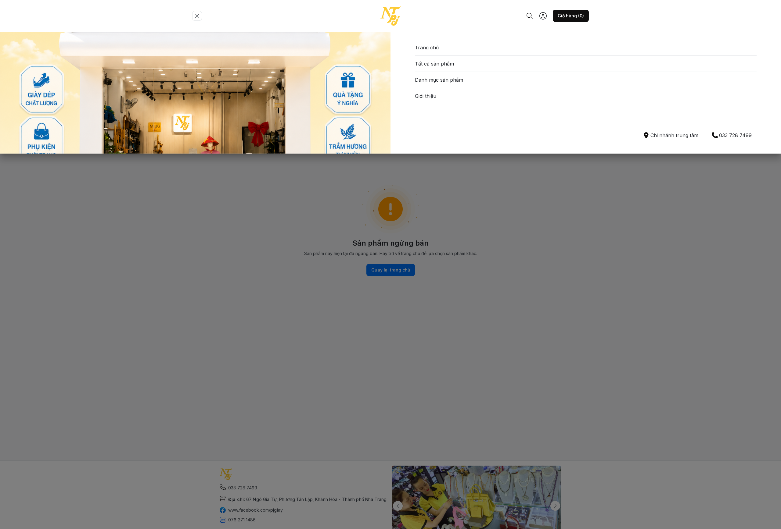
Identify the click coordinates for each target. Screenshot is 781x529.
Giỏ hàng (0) (571, 15)
